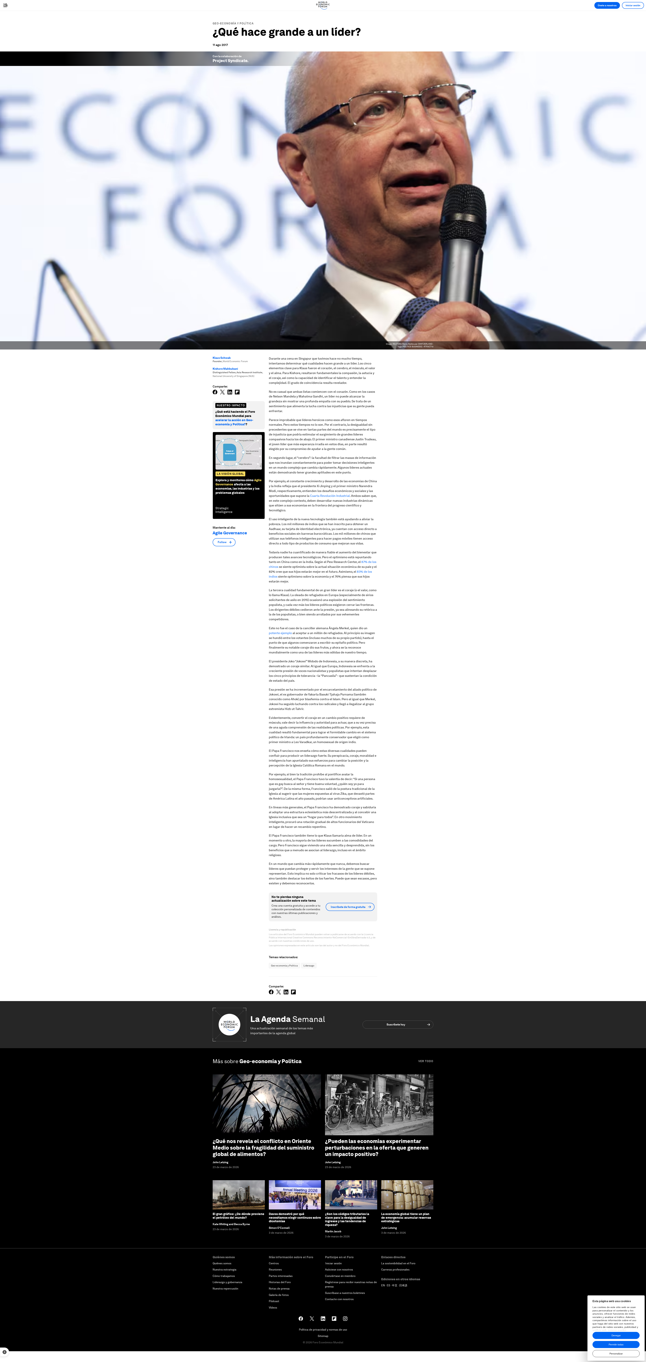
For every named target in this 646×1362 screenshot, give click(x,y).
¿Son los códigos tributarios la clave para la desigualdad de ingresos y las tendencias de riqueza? (347, 1219)
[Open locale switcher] (4, 1352)
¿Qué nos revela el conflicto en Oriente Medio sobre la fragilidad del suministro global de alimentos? (263, 1147)
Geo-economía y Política (233, 23)
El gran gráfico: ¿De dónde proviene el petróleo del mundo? (238, 1215)
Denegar (616, 1335)
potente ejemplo (280, 633)
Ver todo (425, 1061)
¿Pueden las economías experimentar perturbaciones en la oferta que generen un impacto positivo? (376, 1147)
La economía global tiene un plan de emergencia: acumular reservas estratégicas (406, 1217)
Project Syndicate (230, 60)
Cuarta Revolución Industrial (330, 496)
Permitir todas (616, 1344)
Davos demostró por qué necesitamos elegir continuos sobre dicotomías (295, 1217)
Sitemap (323, 1336)
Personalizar (616, 1353)
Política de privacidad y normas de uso (323, 1329)
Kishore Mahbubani (225, 368)
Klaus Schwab (222, 357)
